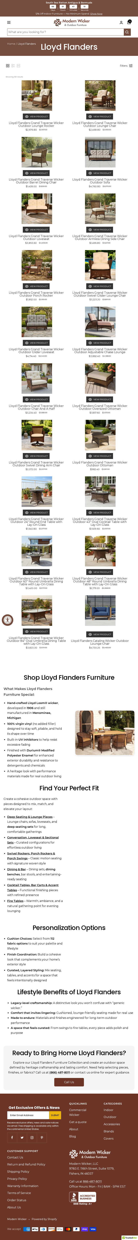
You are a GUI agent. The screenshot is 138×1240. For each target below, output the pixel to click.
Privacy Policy (17, 1179)
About (73, 1129)
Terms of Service (19, 1193)
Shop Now (96, 13)
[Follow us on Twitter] (22, 1137)
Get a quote (78, 1122)
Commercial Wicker (77, 1112)
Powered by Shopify (44, 1219)
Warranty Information (22, 1186)
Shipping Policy (18, 1171)
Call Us (69, 1082)
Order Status (16, 1200)
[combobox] (65, 32)
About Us (14, 1207)
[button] (8, 66)
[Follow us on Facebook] (12, 1137)
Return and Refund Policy (26, 1164)
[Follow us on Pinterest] (42, 1137)
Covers (108, 1138)
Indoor (108, 1110)
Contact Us (15, 1157)
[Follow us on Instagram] (32, 1137)
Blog (72, 1136)
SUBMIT (55, 1115)
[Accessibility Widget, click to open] (7, 620)
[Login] (121, 22)
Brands (109, 1131)
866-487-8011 (92, 1181)
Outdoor (110, 1117)
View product (39, 116)
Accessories (112, 1124)
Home (11, 43)
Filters (123, 65)
